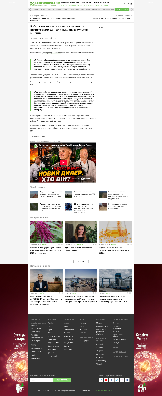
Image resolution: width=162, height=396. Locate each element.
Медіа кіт (99, 323)
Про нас (116, 323)
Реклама (100, 319)
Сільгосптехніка (62, 9)
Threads (99, 364)
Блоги (74, 293)
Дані (82, 319)
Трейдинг (35, 355)
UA (124, 4)
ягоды (32, 141)
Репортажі (68, 349)
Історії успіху (69, 336)
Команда (116, 343)
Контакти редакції (119, 339)
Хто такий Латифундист (118, 327)
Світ (49, 326)
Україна (51, 323)
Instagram (100, 354)
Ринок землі (85, 9)
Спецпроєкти (69, 329)
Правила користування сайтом (118, 334)
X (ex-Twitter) (101, 361)
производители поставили (76, 125)
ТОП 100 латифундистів (37, 336)
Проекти (35, 319)
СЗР (54, 141)
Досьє (82, 326)
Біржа (115, 347)
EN (128, 4)
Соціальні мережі (101, 339)
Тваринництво (108, 9)
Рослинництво (36, 348)
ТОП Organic (36, 340)
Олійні (42, 9)
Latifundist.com (120, 319)
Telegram (99, 351)
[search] (131, 4)
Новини (44, 244)
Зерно (36, 9)
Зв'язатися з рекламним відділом (101, 331)
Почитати (69, 319)
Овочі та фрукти (122, 9)
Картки (66, 346)
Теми (33, 345)
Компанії (83, 329)
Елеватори (96, 9)
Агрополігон (36, 328)
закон (60, 141)
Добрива (51, 9)
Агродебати (68, 343)
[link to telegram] (101, 380)
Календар (84, 323)
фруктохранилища (44, 141)
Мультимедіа (86, 337)
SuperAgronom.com (53, 52)
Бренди (83, 333)
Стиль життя (68, 339)
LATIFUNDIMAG (119, 352)
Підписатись (62, 380)
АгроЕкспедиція (37, 332)
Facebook (99, 344)
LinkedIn (99, 357)
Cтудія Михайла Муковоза (103, 390)
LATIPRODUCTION (120, 356)
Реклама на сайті (102, 326)
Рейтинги (67, 333)
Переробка (75, 9)
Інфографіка (84, 341)
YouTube (99, 347)
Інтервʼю (41, 293)
